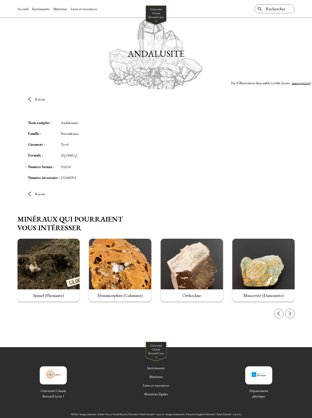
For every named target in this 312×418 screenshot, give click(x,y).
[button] (278, 313)
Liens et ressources (84, 9)
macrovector (301, 83)
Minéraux (60, 9)
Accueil (22, 9)
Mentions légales (156, 394)
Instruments (41, 9)
